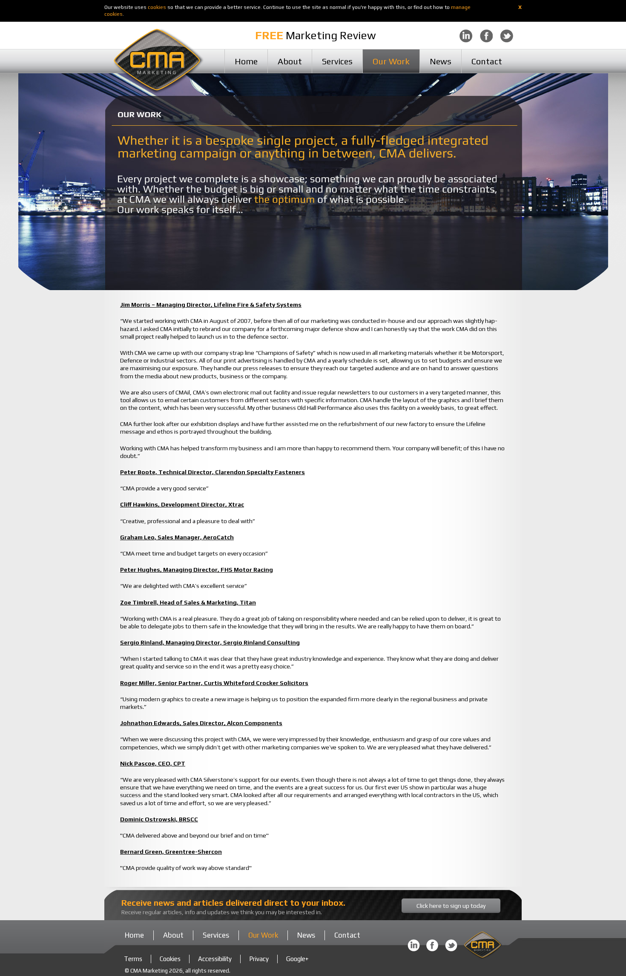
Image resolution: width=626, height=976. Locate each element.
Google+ (297, 958)
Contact (486, 61)
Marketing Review (315, 35)
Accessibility (215, 958)
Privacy (259, 958)
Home (246, 61)
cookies (157, 7)
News (440, 61)
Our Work (391, 61)
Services (337, 61)
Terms (133, 958)
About (290, 61)
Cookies (170, 958)
